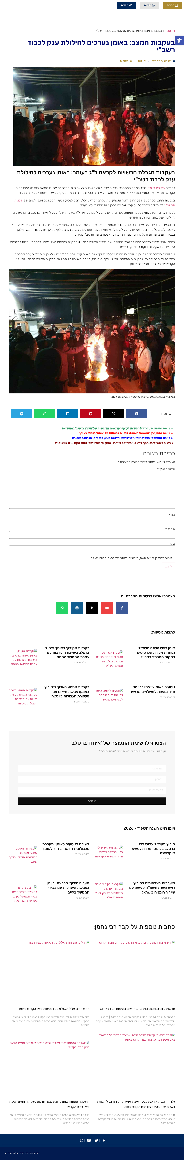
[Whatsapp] (62, 608)
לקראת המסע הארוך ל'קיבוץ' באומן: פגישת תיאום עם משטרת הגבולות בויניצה (66, 691)
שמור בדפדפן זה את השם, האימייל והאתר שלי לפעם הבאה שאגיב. (131, 558)
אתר (172, 543)
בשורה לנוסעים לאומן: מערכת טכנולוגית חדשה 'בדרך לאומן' (65, 846)
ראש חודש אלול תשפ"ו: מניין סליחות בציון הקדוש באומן (54, 1009)
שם (172, 514)
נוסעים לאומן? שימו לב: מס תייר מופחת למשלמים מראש (153, 689)
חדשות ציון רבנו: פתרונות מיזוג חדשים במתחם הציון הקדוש (137, 1009)
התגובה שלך (166, 469)
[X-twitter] (92, 608)
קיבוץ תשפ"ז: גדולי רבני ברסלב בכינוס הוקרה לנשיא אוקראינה (153, 848)
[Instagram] (77, 608)
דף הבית (170, 31)
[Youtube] (107, 608)
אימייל (170, 529)
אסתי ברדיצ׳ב (11, 1153)
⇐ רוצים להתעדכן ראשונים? (126, 433)
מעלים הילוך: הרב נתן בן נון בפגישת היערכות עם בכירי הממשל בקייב (68, 887)
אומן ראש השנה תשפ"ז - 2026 (149, 828)
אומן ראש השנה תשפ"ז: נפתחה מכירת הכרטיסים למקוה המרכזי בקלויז (156, 652)
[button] (179, 40)
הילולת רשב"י (156, 188)
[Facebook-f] (122, 608)
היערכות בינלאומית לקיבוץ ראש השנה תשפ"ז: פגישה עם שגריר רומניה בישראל (152, 887)
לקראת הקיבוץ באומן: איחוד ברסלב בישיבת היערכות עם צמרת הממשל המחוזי (67, 652)
